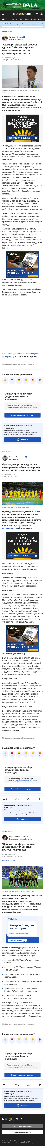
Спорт (4, 19)
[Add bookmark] (40, 799)
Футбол (14, 19)
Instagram (24, 439)
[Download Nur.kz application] (22, 5)
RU (37, 14)
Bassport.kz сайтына (24, 108)
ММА (21, 19)
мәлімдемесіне (18, 909)
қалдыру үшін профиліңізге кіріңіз (25, 407)
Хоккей (33, 19)
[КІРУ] (42, 14)
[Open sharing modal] (28, 799)
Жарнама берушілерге (22, 1132)
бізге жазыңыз (28, 364)
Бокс (27, 19)
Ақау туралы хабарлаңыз (22, 1126)
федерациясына (10, 528)
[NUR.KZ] (22, 13)
